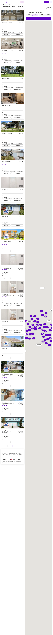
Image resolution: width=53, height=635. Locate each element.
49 (10, 445)
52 (16, 445)
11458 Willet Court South (6, 348)
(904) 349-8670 (4, 53)
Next (38, 18)
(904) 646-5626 (4, 80)
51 (14, 445)
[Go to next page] (23, 446)
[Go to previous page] (2, 446)
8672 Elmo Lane (5, 267)
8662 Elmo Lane (5, 189)
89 (20, 445)
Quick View (6, 34)
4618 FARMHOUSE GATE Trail (7, 50)
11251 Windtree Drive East (6, 241)
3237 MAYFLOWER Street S (7, 133)
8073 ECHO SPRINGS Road (7, 105)
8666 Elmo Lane (5, 294)
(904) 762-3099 (4, 164)
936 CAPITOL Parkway (6, 161)
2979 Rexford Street (6, 216)
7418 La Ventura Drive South (7, 374)
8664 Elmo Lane (5, 321)
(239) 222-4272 (4, 405)
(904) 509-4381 (4, 136)
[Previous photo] (2, 15)
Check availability (17, 34)
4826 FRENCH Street (6, 78)
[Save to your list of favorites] (22, 12)
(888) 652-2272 (4, 191)
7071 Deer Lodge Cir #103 (7, 22)
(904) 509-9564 (4, 25)
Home (2, 4)
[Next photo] (23, 15)
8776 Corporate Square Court (8, 430)
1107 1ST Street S (5, 402)
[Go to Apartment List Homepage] (5, 2)
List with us (35, 2)
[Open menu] (51, 2)
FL (4, 4)
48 (8, 445)
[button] (42, 288)
